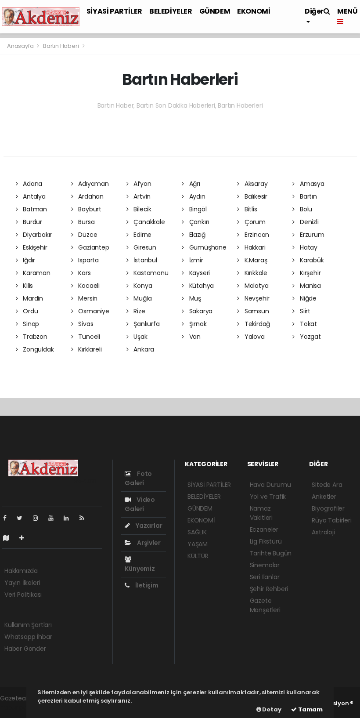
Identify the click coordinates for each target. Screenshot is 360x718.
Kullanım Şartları (28, 624)
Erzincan (256, 234)
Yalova (253, 336)
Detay (271, 709)
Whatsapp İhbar (28, 636)
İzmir (195, 260)
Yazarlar (148, 525)
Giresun (144, 247)
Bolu (305, 209)
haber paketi (19, 707)
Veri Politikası (23, 594)
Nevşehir (256, 298)
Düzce (86, 234)
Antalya (33, 196)
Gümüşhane (207, 247)
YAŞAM (197, 544)
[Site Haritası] (9, 537)
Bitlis (250, 209)
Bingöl (196, 209)
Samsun (256, 311)
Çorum (254, 222)
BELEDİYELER (170, 11)
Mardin (32, 298)
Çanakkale (148, 222)
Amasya (311, 183)
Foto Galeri (138, 478)
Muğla (142, 298)
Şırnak (196, 323)
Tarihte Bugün (271, 553)
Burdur (31, 222)
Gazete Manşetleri (265, 605)
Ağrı (193, 183)
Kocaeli (87, 285)
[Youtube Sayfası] (54, 518)
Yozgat (309, 336)
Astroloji (323, 532)
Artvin (141, 196)
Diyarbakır (36, 234)
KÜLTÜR (198, 555)
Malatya (255, 285)
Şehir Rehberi (269, 588)
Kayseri (198, 272)
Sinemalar (265, 565)
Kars (83, 272)
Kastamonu (150, 272)
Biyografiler (328, 508)
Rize (138, 311)
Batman (34, 209)
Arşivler (148, 542)
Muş (194, 298)
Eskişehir (34, 247)
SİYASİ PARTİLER (114, 11)
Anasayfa (21, 46)
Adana (31, 183)
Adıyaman (92, 183)
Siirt (304, 311)
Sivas (84, 323)
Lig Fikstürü (266, 541)
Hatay (307, 247)
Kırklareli (88, 349)
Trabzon (34, 336)
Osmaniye (92, 311)
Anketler (324, 496)
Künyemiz (140, 568)
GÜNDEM (214, 11)
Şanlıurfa (146, 323)
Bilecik (141, 209)
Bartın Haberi (61, 46)
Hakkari (254, 247)
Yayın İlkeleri (22, 582)
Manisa (309, 285)
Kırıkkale (255, 272)
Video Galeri (140, 504)
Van (194, 336)
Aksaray (255, 183)
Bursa (85, 222)
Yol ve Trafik (268, 496)
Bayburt (88, 209)
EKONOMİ (253, 11)
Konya (142, 285)
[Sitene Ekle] (25, 537)
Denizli (308, 222)
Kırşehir (309, 272)
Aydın (196, 196)
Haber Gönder (25, 648)
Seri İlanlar (265, 577)
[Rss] (85, 518)
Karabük (311, 260)
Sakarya (199, 311)
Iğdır (28, 260)
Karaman (35, 272)
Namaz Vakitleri (261, 513)
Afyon (141, 183)
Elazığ (196, 234)
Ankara (143, 349)
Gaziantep (92, 247)
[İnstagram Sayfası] (39, 518)
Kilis (27, 285)
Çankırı (198, 222)
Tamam (310, 709)
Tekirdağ (256, 323)
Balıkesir (255, 196)
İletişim (146, 585)
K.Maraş (255, 260)
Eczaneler (264, 529)
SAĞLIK (197, 532)
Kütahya (200, 285)
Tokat (307, 323)
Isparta (87, 260)
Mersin (86, 298)
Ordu (29, 311)
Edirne (141, 234)
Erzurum (311, 234)
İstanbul (144, 260)
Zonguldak (37, 349)
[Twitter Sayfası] (23, 518)
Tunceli (88, 336)
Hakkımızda (21, 570)
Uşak (140, 336)
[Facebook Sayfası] (8, 518)
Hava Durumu (270, 484)
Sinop (30, 323)
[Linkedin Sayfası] (70, 518)
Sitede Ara (327, 484)
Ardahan (89, 196)
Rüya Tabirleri (331, 520)
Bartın (307, 196)
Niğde (307, 298)
